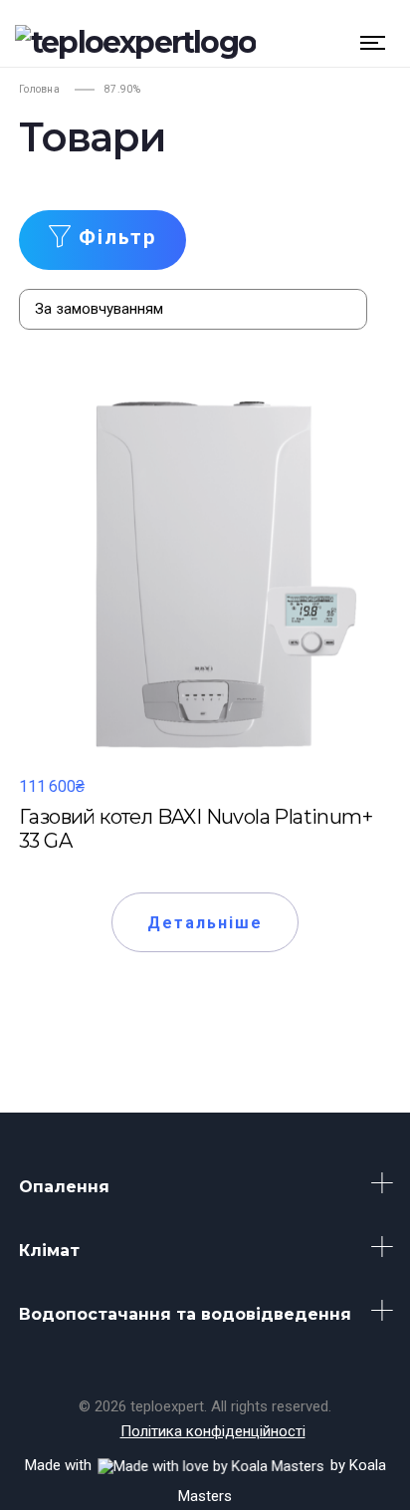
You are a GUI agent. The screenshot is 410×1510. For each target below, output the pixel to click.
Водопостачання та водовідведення (185, 1314)
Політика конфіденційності (213, 1431)
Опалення (64, 1186)
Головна (39, 89)
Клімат (49, 1250)
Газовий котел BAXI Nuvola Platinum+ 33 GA (195, 829)
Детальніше (205, 922)
